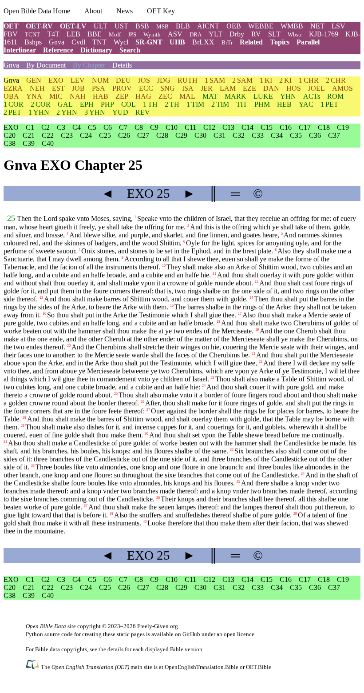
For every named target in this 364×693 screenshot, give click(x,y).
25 (11, 218)
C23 (67, 135)
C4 (76, 127)
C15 (267, 127)
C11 (190, 127)
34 (303, 474)
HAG (143, 96)
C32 (239, 135)
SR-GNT (148, 42)
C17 (305, 127)
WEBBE (260, 26)
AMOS (342, 88)
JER (207, 88)
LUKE (263, 96)
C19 (343, 127)
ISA (188, 88)
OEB (233, 26)
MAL (187, 96)
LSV (338, 26)
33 (33, 466)
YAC (306, 104)
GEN (33, 80)
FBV (11, 34)
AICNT (208, 26)
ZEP (121, 96)
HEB (284, 104)
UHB (177, 42)
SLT (274, 34)
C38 (10, 143)
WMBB (292, 26)
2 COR (41, 104)
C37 (334, 135)
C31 (220, 135)
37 (85, 506)
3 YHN (94, 112)
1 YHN (38, 112)
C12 (209, 127)
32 (231, 450)
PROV (122, 88)
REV (142, 112)
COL (128, 104)
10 (164, 266)
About (93, 11)
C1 (30, 127)
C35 (296, 135)
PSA (98, 88)
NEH (37, 88)
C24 (86, 135)
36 (158, 498)
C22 (48, 135)
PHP (107, 104)
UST (121, 26)
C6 (107, 127)
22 (260, 362)
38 (111, 514)
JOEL (316, 88)
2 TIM (220, 104)
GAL (65, 104)
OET (11, 26)
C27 (143, 135)
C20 (10, 135)
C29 (181, 135)
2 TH (172, 104)
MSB (162, 26)
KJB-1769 (323, 34)
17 (239, 314)
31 (5, 442)
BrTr (227, 42)
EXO (55, 80)
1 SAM (215, 80)
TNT (99, 42)
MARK (235, 96)
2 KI (285, 80)
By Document (46, 65)
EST (58, 88)
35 (238, 482)
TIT (241, 104)
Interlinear (20, 50)
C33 (258, 135)
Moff (115, 34)
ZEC (165, 96)
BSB (142, 26)
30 (146, 434)
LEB (73, 34)
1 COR (14, 104)
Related (251, 42)
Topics (279, 42)
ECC (146, 88)
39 (295, 514)
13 (41, 298)
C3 (61, 127)
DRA (196, 34)
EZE (249, 88)
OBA (11, 96)
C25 (105, 135)
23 (212, 378)
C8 (139, 127)
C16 (286, 127)
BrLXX (203, 42)
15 (172, 306)
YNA (34, 96)
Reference (58, 50)
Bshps (33, 42)
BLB (183, 26)
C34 (277, 135)
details (115, 649)
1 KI (266, 80)
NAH (78, 96)
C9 (154, 127)
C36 (315, 135)
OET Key (161, 11)
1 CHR (309, 80)
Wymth (152, 34)
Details (122, 65)
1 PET (329, 104)
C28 (162, 135)
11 (214, 274)
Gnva (56, 42)
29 (22, 426)
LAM (228, 88)
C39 (29, 143)
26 (142, 402)
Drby (236, 34)
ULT (100, 26)
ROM (335, 96)
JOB (78, 88)
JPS (132, 34)
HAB (100, 96)
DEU (123, 80)
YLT (215, 34)
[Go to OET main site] (33, 666)
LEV (78, 80)
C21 (29, 135)
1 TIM (195, 104)
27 (148, 410)
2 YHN (66, 112)
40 (144, 522)
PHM (262, 104)
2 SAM (242, 80)
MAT (210, 96)
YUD (120, 112)
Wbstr (295, 34)
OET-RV (39, 26)
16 (44, 314)
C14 (247, 127)
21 (253, 354)
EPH (87, 104)
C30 (200, 135)
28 (24, 418)
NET (317, 26)
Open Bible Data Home (37, 11)
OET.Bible (258, 667)
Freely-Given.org (157, 626)
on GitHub (187, 634)
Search (129, 50)
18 (218, 322)
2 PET (12, 112)
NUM (100, 80)
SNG (167, 88)
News (124, 11)
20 (69, 346)
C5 (92, 127)
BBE (94, 34)
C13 (228, 127)
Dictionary (96, 50)
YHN (288, 96)
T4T (53, 34)
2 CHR (336, 80)
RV (256, 34)
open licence (239, 634)
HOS (293, 88)
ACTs (311, 96)
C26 (124, 135)
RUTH (188, 80)
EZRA (13, 88)
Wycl (121, 42)
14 (251, 298)
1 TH (150, 104)
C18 (324, 127)
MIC (56, 96)
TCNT (32, 34)
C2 (45, 127)
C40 (48, 143)
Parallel (308, 42)
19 (257, 330)
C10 (172, 127)
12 (256, 282)
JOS (144, 80)
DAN (271, 88)
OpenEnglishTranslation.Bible (201, 667)
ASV (175, 34)
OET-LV (73, 26)
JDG (163, 80)
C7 (123, 127)
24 (204, 386)
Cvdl (78, 42)
